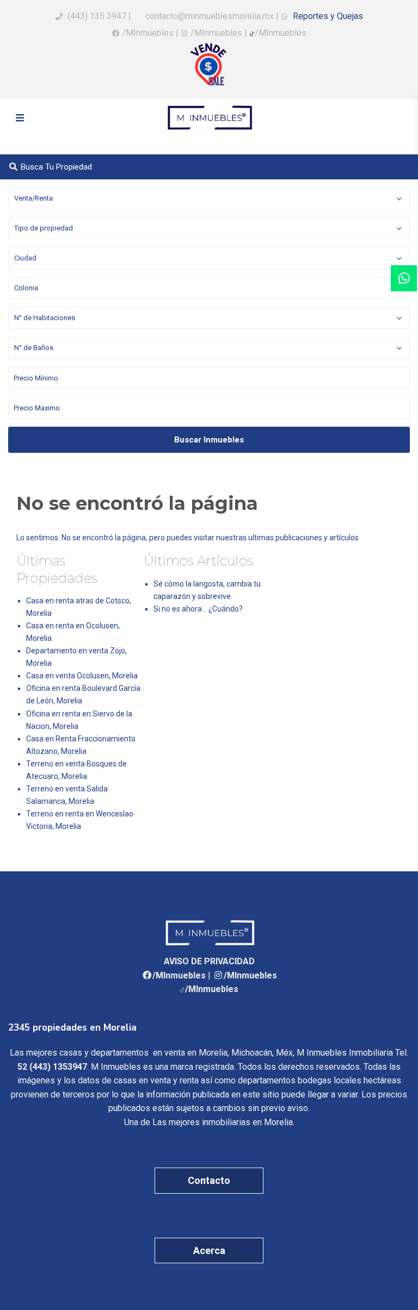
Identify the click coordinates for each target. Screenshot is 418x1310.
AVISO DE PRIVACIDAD (209, 961)
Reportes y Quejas (327, 16)
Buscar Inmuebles (209, 440)
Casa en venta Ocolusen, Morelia (82, 675)
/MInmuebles (148, 33)
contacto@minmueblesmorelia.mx (208, 16)
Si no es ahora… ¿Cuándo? (198, 608)
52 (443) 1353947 (52, 1067)
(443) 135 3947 (96, 16)
